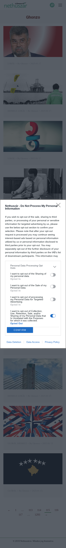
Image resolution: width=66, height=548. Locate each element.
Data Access (33, 342)
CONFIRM (20, 330)
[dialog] (33, 274)
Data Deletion (14, 342)
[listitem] (33, 266)
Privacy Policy (52, 342)
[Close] (59, 206)
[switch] (53, 275)
